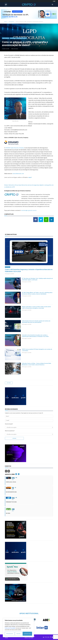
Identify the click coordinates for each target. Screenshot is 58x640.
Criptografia (6, 38)
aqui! (30, 177)
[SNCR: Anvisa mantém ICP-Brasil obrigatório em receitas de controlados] (13, 354)
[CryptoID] (29, 4)
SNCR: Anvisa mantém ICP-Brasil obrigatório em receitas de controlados (37, 350)
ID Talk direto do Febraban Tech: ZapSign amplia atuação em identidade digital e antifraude (37, 279)
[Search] (52, 4)
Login (54, 1)
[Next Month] (19, 474)
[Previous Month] (16, 474)
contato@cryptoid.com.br (29, 210)
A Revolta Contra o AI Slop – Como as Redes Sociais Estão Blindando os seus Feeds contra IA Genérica (36, 364)
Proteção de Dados (21, 38)
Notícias (8, 267)
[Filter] (8, 471)
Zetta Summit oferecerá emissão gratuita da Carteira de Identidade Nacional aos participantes (36, 321)
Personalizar (9, 633)
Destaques (12, 38)
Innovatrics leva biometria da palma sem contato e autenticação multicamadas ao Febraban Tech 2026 (35, 335)
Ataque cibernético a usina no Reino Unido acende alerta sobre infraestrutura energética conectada (36, 307)
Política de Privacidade (10, 628)
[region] (18, 627)
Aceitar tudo (27, 633)
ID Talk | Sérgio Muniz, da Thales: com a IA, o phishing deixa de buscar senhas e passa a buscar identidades (37, 293)
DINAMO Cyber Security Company (14, 148)
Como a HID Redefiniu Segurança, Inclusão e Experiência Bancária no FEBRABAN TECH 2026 (29, 270)
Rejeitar (19, 633)
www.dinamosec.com (18, 173)
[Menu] (6, 4)
